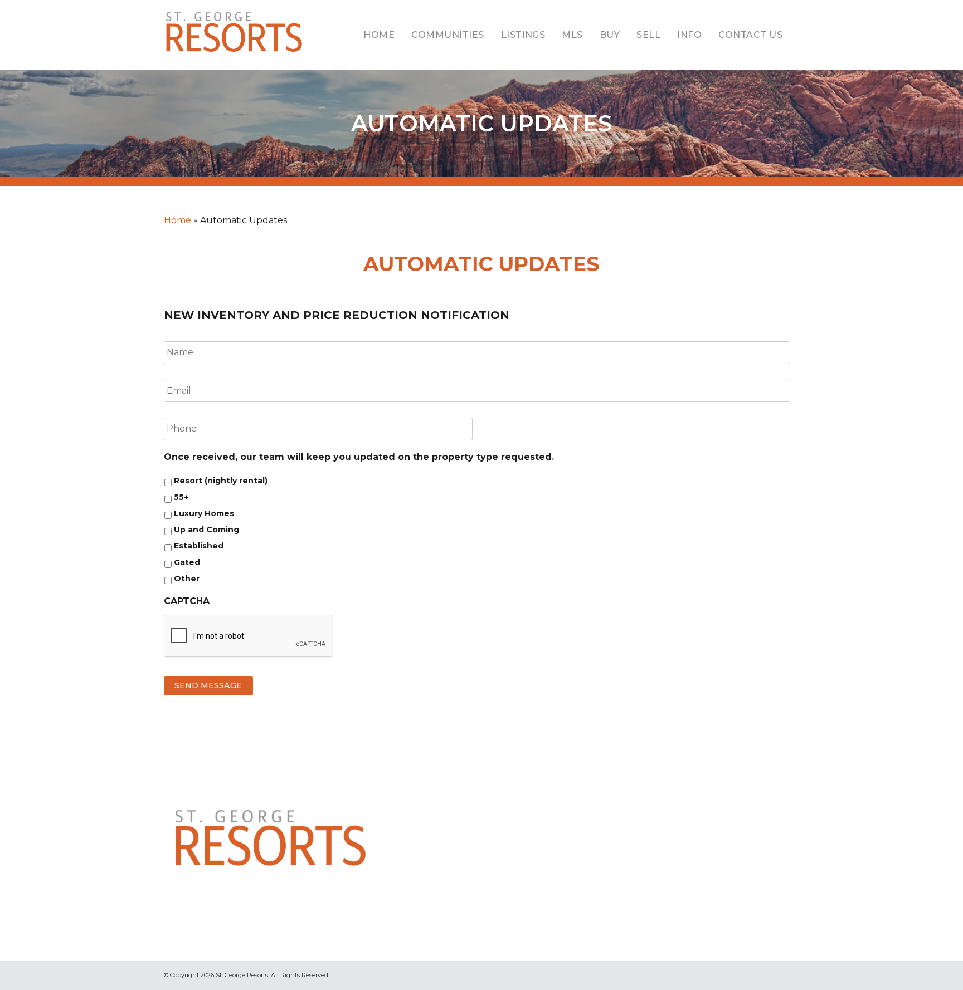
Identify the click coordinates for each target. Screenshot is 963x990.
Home (379, 35)
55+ (181, 497)
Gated (187, 562)
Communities (447, 35)
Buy (610, 35)
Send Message (208, 685)
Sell (648, 35)
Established (198, 546)
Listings (523, 35)
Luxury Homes (204, 513)
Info (689, 35)
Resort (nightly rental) (221, 481)
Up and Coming (206, 530)
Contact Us (750, 35)
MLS (572, 35)
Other (187, 579)
